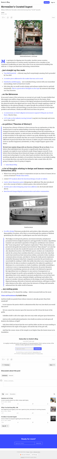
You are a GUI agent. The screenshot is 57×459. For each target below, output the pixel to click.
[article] (28, 401)
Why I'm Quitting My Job (9, 407)
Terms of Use (36, 352)
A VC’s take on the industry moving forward (18, 118)
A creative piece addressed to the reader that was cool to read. (23, 78)
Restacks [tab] (11, 375)
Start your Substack (25, 454)
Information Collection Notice (28, 353)
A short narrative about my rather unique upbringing (14, 400)
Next (51, 365)
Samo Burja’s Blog (11, 165)
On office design (9, 231)
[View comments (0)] (7, 17)
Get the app (34, 454)
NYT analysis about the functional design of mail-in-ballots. (28, 179)
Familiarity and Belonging (12, 82)
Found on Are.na (28, 227)
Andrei (2, 12)
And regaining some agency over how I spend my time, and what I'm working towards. (23, 409)
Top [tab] (3, 394)
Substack (22, 457)
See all (4, 426)
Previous (6, 365)
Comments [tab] (4, 375)
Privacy (27, 452)
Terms (31, 452)
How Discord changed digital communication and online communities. (26, 191)
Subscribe (46, 2)
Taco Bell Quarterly (10, 73)
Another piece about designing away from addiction (20, 187)
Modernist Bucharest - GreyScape (28, 56)
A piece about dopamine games (14, 182)
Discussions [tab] (12, 394)
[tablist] (7, 375)
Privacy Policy (40, 353)
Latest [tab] (6, 394)
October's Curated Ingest (9, 417)
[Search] (54, 394)
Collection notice (36, 452)
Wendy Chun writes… (23, 175)
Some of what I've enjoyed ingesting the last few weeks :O (16, 418)
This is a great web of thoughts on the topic (26, 88)
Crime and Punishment (8, 295)
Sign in (53, 2)
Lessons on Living (7, 398)
